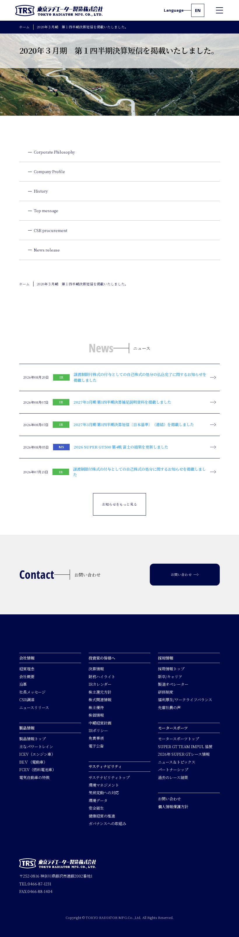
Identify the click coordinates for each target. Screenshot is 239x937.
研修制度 (165, 692)
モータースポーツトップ (178, 738)
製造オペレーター (173, 684)
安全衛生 (96, 808)
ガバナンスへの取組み (107, 823)
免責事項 (96, 738)
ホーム (24, 26)
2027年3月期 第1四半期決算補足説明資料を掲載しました (122, 402)
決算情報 (96, 668)
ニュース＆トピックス (176, 761)
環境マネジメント (104, 785)
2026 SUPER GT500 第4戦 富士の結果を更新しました (121, 447)
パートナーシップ (173, 769)
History (41, 191)
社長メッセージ (32, 692)
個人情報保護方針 (173, 806)
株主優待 (96, 707)
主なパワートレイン (36, 746)
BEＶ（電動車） (33, 761)
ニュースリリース (34, 707)
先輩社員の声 (169, 707)
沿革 (23, 684)
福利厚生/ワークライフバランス (185, 699)
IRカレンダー (100, 684)
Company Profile (49, 171)
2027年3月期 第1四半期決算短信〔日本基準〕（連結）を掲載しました (133, 424)
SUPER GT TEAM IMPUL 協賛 (185, 746)
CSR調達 (26, 699)
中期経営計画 (100, 722)
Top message (46, 210)
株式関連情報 (100, 699)
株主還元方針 (100, 692)
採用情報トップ (171, 668)
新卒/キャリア (170, 676)
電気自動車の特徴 (34, 777)
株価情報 (96, 715)
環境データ (98, 800)
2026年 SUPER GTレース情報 (184, 754)
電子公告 (96, 745)
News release (47, 250)
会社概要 (26, 676)
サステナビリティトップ (109, 777)
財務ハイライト (102, 676)
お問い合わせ (169, 798)
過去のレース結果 (173, 777)
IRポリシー (98, 730)
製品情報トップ (32, 738)
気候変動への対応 (104, 792)
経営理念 (26, 668)
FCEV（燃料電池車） (37, 769)
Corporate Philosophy (54, 152)
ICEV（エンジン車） (37, 754)
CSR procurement (50, 230)
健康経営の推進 (102, 815)
